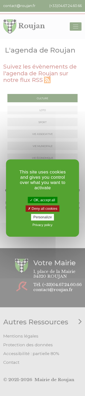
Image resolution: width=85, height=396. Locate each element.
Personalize (42, 217)
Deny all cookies (44, 208)
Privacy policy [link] (42, 224)
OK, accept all (44, 200)
